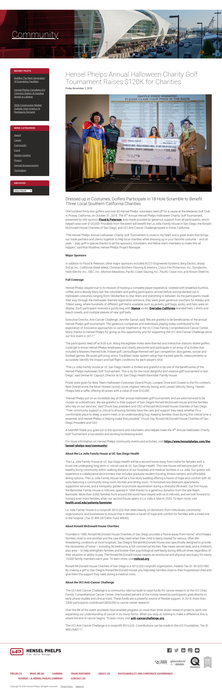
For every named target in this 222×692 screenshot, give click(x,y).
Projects (16, 673)
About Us (104, 673)
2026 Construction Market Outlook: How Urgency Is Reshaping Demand (28, 108)
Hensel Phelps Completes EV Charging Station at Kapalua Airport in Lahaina (29, 93)
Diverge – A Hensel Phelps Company (40, 678)
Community (35, 34)
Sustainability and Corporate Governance (145, 673)
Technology (20, 170)
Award (17, 135)
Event (17, 150)
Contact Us (78, 678)
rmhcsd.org (141, 558)
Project (18, 160)
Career (17, 140)
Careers (57, 673)
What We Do (37, 673)
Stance (135, 308)
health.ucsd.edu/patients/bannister (88, 502)
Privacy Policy (67, 686)
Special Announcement (26, 165)
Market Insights (22, 155)
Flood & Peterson (110, 219)
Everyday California (162, 308)
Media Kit (80, 686)
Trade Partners (80, 673)
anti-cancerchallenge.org (147, 618)
